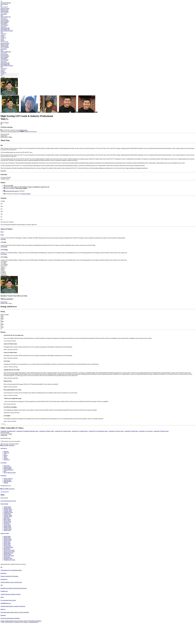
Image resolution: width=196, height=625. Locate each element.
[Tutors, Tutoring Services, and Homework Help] (6, 2)
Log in (2, 4)
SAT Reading (4, 246)
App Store (4, 445)
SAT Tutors (6, 523)
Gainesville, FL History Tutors (46, 431)
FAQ (2, 15)
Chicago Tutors (7, 540)
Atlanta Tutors (7, 536)
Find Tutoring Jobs (5, 29)
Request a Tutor (7, 467)
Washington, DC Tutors (9, 559)
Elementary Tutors (8, 512)
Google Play (11, 445)
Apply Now (3, 26)
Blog (5, 471)
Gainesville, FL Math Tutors (131, 431)
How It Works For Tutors (7, 30)
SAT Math (3, 239)
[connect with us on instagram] (2, 495)
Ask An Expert (4, 19)
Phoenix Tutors (7, 554)
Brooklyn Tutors (8, 539)
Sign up (6, 4)
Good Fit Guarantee (22, 130)
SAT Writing (4, 254)
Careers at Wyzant (8, 478)
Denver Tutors (7, 543)
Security (6, 458)
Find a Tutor (7, 465)
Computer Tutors (8, 511)
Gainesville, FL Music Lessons (161, 431)
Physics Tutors (7, 520)
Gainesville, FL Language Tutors (63, 431)
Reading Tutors (7, 522)
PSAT (2, 232)
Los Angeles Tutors (8, 547)
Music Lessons (7, 519)
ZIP (1, 75)
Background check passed (11, 191)
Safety (5, 457)
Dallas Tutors (7, 542)
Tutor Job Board (8, 481)
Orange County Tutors (9, 551)
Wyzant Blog (4, 23)
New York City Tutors (9, 550)
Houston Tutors (7, 546)
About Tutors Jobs (5, 28)
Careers (2, 36)
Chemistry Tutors (8, 509)
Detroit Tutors (7, 544)
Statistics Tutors (7, 527)
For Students (4, 14)
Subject (2, 74)
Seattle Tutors (7, 557)
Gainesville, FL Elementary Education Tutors (27, 431)
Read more (3, 170)
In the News (7, 459)
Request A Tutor (4, 9)
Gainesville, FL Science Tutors (116, 431)
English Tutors (7, 513)
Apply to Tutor (7, 480)
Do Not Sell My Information (34, 621)
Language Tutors (8, 516)
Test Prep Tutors (8, 529)
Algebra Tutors (7, 506)
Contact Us (3, 37)
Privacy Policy (23, 621)
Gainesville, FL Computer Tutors (80, 431)
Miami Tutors (7, 548)
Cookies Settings (9, 621)
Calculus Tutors (7, 508)
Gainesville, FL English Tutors (8, 431)
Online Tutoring (4, 11)
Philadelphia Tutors (8, 553)
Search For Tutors (5, 8)
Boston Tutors (7, 537)
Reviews (6, 455)
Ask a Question (4, 22)
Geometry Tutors (8, 515)
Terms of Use (16, 621)
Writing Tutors (7, 530)
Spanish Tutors (7, 526)
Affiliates (6, 482)
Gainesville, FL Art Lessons (146, 431)
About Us (3, 35)
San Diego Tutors (8, 558)
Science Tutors (7, 524)
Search (3, 77)
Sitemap (3, 621)
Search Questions (5, 21)
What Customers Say (6, 16)
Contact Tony (4, 135)
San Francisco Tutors (9, 555)
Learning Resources (8, 469)
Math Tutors (7, 518)
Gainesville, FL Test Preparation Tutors (98, 431)
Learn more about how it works (8, 501)
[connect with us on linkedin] (3, 495)
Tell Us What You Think (10, 472)
